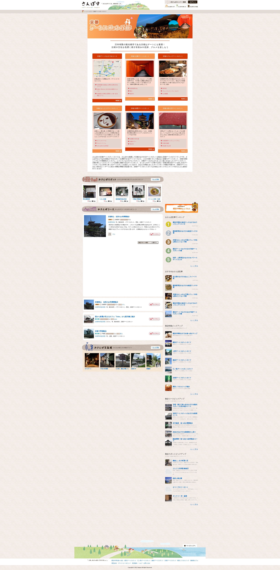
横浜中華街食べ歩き (117, 560)
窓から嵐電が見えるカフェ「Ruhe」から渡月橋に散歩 (115, 316)
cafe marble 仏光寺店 (102, 146)
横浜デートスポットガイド (182, 342)
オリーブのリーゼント (180, 487)
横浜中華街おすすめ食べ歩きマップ (185, 333)
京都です (133, 369)
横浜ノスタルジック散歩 (181, 386)
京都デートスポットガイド (182, 378)
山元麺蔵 (165, 93)
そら (113, 234)
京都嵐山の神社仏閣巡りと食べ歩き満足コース (107, 94)
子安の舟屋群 (104, 369)
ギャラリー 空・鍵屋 (180, 496)
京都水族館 (166, 143)
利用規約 (134, 563)
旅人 (121, 333)
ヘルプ (140, 563)
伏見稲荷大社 (134, 88)
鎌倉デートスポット (157, 560)
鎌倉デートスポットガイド (182, 360)
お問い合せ (147, 563)
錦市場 (164, 88)
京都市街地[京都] (100, 307)
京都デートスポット (170, 560)
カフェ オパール (101, 140)
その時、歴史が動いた (122, 369)
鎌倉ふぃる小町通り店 (180, 460)
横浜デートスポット (130, 560)
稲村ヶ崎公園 (177, 478)
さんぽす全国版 (88, 11)
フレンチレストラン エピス (171, 91)
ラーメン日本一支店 (154, 199)
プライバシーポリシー (124, 563)
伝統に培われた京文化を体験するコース (107, 90)
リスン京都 (102, 199)
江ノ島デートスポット (143, 560)
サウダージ (88, 369)
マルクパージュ (101, 143)
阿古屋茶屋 (86, 199)
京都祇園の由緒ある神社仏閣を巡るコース (107, 85)
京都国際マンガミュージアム (171, 140)
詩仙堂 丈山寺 (167, 146)
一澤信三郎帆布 (136, 199)
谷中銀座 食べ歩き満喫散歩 (183, 423)
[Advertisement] (181, 186)
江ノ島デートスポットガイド (183, 369)
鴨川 (131, 91)
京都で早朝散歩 (101, 331)
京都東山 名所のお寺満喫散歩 (119, 216)
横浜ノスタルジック (183, 560)
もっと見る (156, 179)
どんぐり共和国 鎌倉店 (181, 468)
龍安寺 (132, 93)
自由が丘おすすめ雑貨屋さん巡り (184, 432)
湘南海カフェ (194, 560)
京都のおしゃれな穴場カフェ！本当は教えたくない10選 (185, 241)
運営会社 (114, 563)
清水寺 (132, 144)
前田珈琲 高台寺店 (121, 199)
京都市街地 (111, 222)
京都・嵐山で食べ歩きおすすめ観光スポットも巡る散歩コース (185, 405)
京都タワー (133, 141)
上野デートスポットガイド (182, 351)
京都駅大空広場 (134, 139)
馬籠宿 (148, 369)
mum (115, 319)
